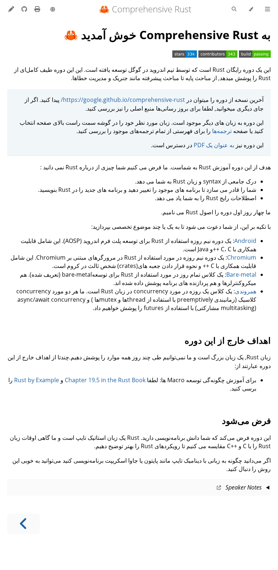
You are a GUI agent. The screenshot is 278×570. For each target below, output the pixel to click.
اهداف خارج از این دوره (228, 340)
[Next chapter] (23, 524)
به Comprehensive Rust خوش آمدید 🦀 (167, 34)
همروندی (245, 291)
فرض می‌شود (246, 420)
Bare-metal (241, 274)
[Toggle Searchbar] (234, 9)
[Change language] (53, 10)
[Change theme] (251, 9)
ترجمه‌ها (222, 131)
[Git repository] (23, 9)
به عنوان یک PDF (214, 145)
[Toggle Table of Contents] (267, 9)
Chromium (241, 257)
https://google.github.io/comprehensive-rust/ (123, 100)
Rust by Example (36, 380)
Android (245, 241)
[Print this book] (36, 9)
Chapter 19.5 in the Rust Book (105, 380)
